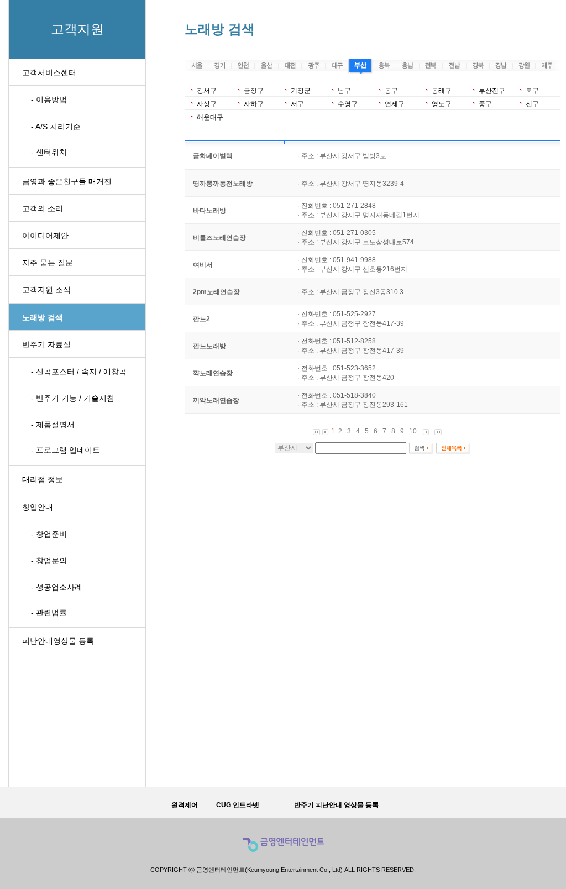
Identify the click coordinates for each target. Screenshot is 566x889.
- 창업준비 (49, 534)
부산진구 (492, 91)
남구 (344, 91)
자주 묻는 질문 (47, 262)
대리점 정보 (42, 479)
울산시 (266, 67)
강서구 (207, 91)
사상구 (207, 104)
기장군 (301, 91)
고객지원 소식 (46, 289)
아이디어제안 (45, 235)
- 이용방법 (49, 99)
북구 (532, 91)
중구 (485, 104)
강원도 (524, 67)
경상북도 (477, 67)
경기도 (219, 67)
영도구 (442, 104)
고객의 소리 (42, 208)
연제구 (395, 104)
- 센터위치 (49, 152)
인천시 (242, 67)
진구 (532, 104)
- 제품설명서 (53, 424)
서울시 (196, 67)
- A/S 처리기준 (56, 126)
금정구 (254, 91)
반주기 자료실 (46, 344)
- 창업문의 (49, 560)
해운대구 (210, 117)
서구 (297, 104)
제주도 (548, 67)
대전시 (290, 67)
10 (413, 431)
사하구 (254, 104)
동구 (391, 91)
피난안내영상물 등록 (58, 640)
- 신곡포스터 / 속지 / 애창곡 (79, 371)
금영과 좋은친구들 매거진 (67, 181)
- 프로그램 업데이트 (65, 450)
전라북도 (431, 67)
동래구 (442, 91)
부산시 (360, 67)
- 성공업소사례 (56, 587)
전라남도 (454, 67)
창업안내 (37, 507)
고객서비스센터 (49, 72)
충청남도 (407, 67)
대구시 (336, 67)
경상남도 (501, 67)
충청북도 (384, 67)
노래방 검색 (42, 317)
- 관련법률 (49, 612)
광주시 (313, 67)
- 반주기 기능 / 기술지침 (72, 398)
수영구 (348, 104)
